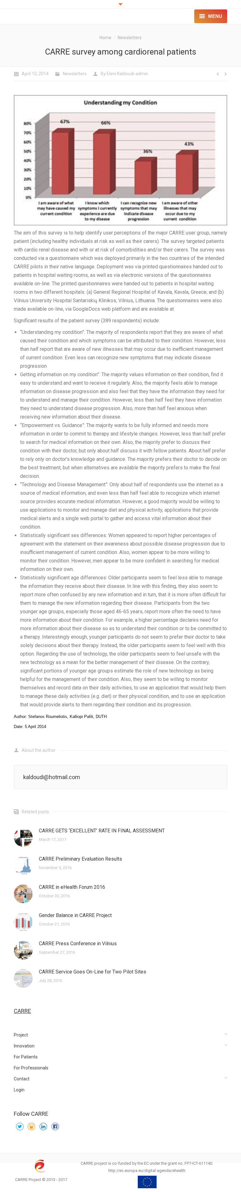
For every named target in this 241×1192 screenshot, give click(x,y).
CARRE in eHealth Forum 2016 (72, 887)
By (124, 73)
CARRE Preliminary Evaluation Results (80, 859)
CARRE (22, 1011)
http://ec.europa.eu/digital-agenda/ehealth (146, 1170)
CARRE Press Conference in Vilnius (78, 944)
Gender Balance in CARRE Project (75, 915)
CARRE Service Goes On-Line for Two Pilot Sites (92, 972)
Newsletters (130, 37)
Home (105, 37)
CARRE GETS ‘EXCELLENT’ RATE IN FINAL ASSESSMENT (102, 831)
